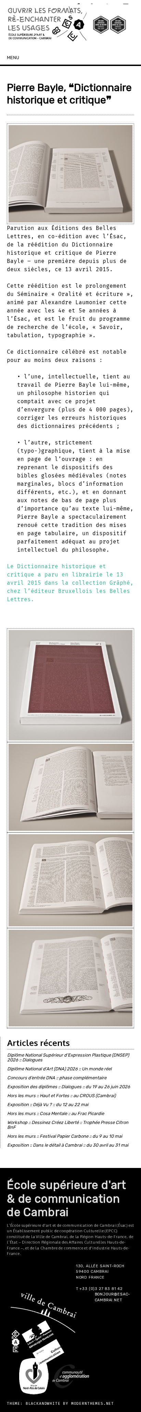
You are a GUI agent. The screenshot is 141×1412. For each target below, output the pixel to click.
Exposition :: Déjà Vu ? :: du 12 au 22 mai (47, 1104)
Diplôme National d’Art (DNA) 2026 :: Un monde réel (59, 1068)
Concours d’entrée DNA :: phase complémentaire (56, 1077)
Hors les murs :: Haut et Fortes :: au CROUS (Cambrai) (61, 1095)
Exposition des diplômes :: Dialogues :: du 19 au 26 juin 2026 (68, 1086)
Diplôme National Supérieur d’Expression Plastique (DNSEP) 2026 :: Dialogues (68, 1057)
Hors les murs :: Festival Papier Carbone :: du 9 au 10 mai (64, 1136)
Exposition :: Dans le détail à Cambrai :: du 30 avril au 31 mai (67, 1145)
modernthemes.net (92, 1403)
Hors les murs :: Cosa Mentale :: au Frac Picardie (55, 1113)
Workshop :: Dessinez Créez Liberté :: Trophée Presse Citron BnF (67, 1125)
